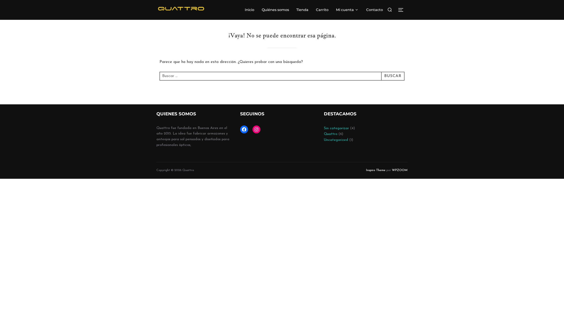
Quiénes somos (275, 10)
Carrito (322, 10)
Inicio (249, 10)
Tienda (302, 10)
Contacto (374, 10)
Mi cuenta (345, 10)
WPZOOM (400, 170)
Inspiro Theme (376, 170)
